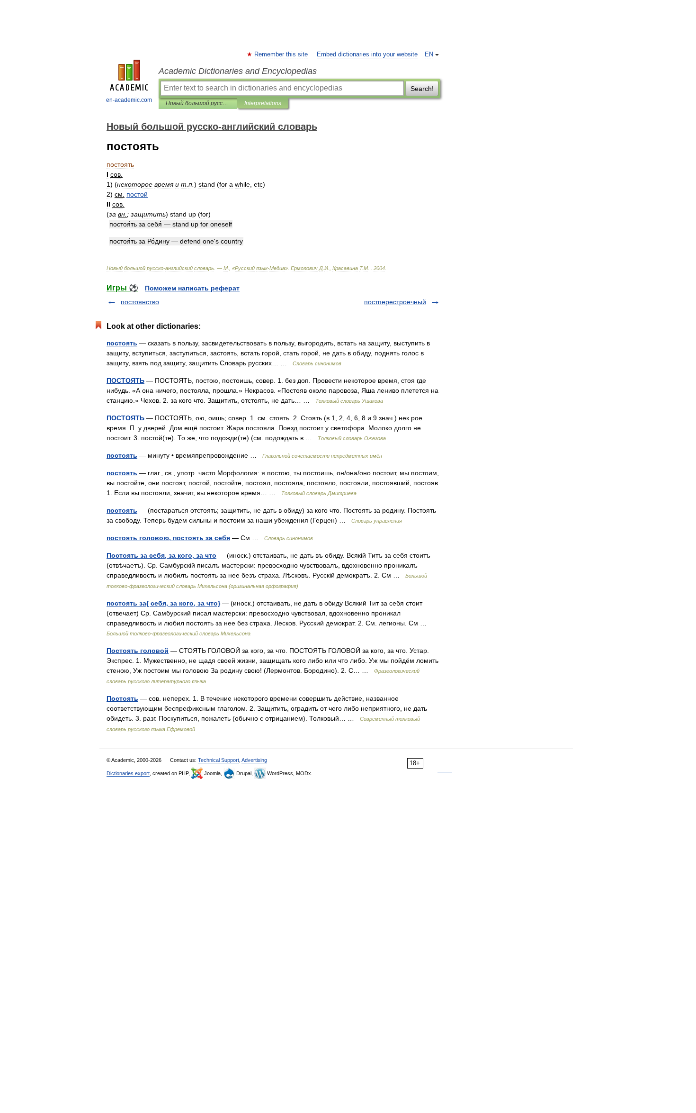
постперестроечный (395, 302)
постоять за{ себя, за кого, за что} (163, 603)
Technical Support (218, 760)
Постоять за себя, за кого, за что (161, 555)
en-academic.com (129, 100)
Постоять (122, 698)
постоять (122, 343)
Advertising (254, 760)
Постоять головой (138, 650)
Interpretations (262, 103)
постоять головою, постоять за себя (168, 538)
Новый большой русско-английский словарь (198, 103)
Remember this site (281, 54)
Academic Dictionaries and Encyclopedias (238, 71)
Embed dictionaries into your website (367, 54)
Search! (422, 88)
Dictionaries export (128, 773)
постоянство (140, 302)
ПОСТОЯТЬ (125, 380)
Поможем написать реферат (192, 288)
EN (429, 54)
